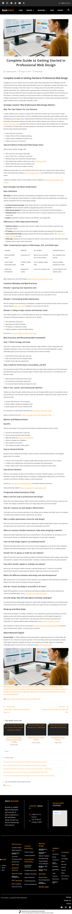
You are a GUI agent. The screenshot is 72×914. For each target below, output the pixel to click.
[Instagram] (7, 3)
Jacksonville (64, 879)
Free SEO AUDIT (16, 847)
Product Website (43, 861)
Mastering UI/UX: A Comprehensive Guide (40, 279)
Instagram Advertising (30, 874)
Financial (55, 876)
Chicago (63, 856)
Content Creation (29, 852)
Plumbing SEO (54, 882)
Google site (67, 900)
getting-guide (20, 699)
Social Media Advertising (28, 866)
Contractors (55, 860)
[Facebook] (3, 3)
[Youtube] (20, 3)
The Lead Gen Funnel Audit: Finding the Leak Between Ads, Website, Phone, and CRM (25, 762)
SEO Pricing (15, 864)
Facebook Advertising (30, 870)
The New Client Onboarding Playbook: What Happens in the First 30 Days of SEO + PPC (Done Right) (29, 776)
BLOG (52, 10)
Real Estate (55, 879)
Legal (53, 873)
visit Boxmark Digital (46, 645)
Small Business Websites (43, 850)
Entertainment (55, 870)
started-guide (36, 699)
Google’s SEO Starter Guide (12, 124)
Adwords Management (16, 876)
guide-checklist (29, 699)
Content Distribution (29, 855)
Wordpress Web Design (43, 867)
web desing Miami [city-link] (50, 691)
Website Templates (44, 856)
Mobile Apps (44, 887)
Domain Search (43, 877)
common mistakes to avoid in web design (24, 333)
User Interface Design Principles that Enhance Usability (14, 740)
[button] (68, 9)
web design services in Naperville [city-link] (19, 691)
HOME (21, 10)
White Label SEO (16, 850)
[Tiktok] (15, 3)
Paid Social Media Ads (30, 884)
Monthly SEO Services (16, 853)
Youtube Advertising (30, 881)
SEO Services (15, 862)
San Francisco (65, 876)
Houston (63, 870)
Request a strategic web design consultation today (36, 415)
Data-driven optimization (31, 173)
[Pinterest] (11, 3)
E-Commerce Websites (42, 853)
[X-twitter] (24, 3)
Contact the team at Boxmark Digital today (46, 626)
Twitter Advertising (29, 877)
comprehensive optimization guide (21, 483)
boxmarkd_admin (11, 71)
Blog (3, 870)
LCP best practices (40, 161)
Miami (63, 861)
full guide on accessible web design (36, 593)
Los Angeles (64, 858)
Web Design (39, 71)
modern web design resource (51, 621)
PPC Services (17, 880)
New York (63, 864)
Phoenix (63, 867)
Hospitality (55, 866)
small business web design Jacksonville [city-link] (37, 689)
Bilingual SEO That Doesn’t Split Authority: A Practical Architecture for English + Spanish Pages (27, 769)
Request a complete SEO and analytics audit (33, 488)
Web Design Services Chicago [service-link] (37, 686)
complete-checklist (11, 699)
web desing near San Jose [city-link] (37, 691)
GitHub (68, 903)
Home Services (55, 863)
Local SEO (15, 856)
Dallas (63, 873)
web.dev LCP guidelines (25, 438)
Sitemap (68, 897)
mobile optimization (20, 306)
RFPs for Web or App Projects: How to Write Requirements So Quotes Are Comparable (25, 765)
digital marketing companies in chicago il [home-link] (16, 686)
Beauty (54, 857)
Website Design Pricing (43, 870)
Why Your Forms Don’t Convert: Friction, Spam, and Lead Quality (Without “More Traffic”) (26, 772)
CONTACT (60, 10)
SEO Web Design (43, 858)
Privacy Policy (5, 898)
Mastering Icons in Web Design (36, 739)
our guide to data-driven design (42, 410)
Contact (4, 865)
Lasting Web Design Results (58, 739)
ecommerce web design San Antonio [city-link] (14, 689)
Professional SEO (17, 859)
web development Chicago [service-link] (55, 686)
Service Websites (43, 863)
